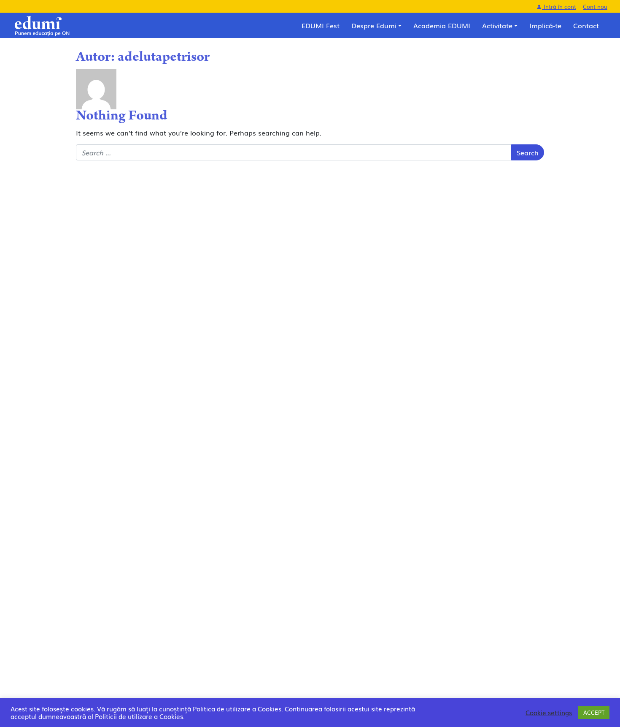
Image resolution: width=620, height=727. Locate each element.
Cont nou (595, 7)
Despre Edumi (373, 25)
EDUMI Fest (321, 25)
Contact (586, 25)
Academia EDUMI (441, 25)
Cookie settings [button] (549, 712)
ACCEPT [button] (593, 712)
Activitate (497, 25)
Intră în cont (559, 7)
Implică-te (545, 25)
